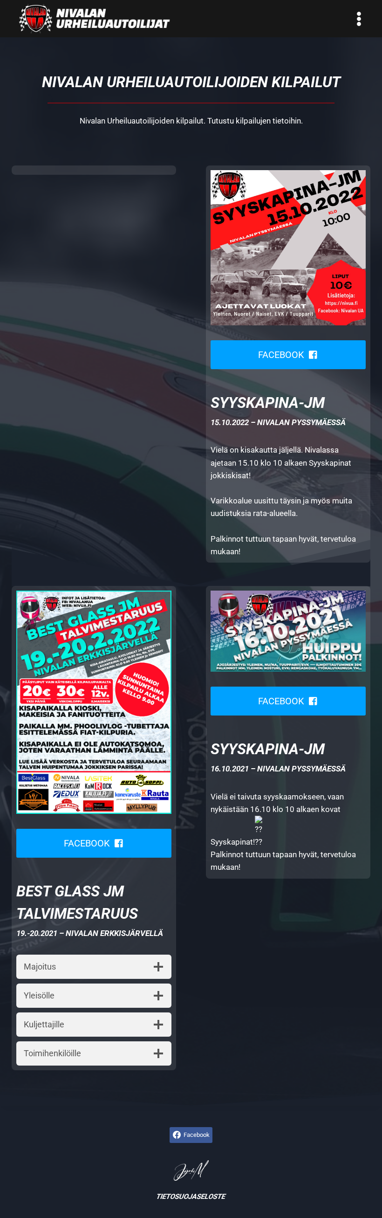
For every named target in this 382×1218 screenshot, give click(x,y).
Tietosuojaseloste (191, 1196)
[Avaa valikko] (359, 18)
